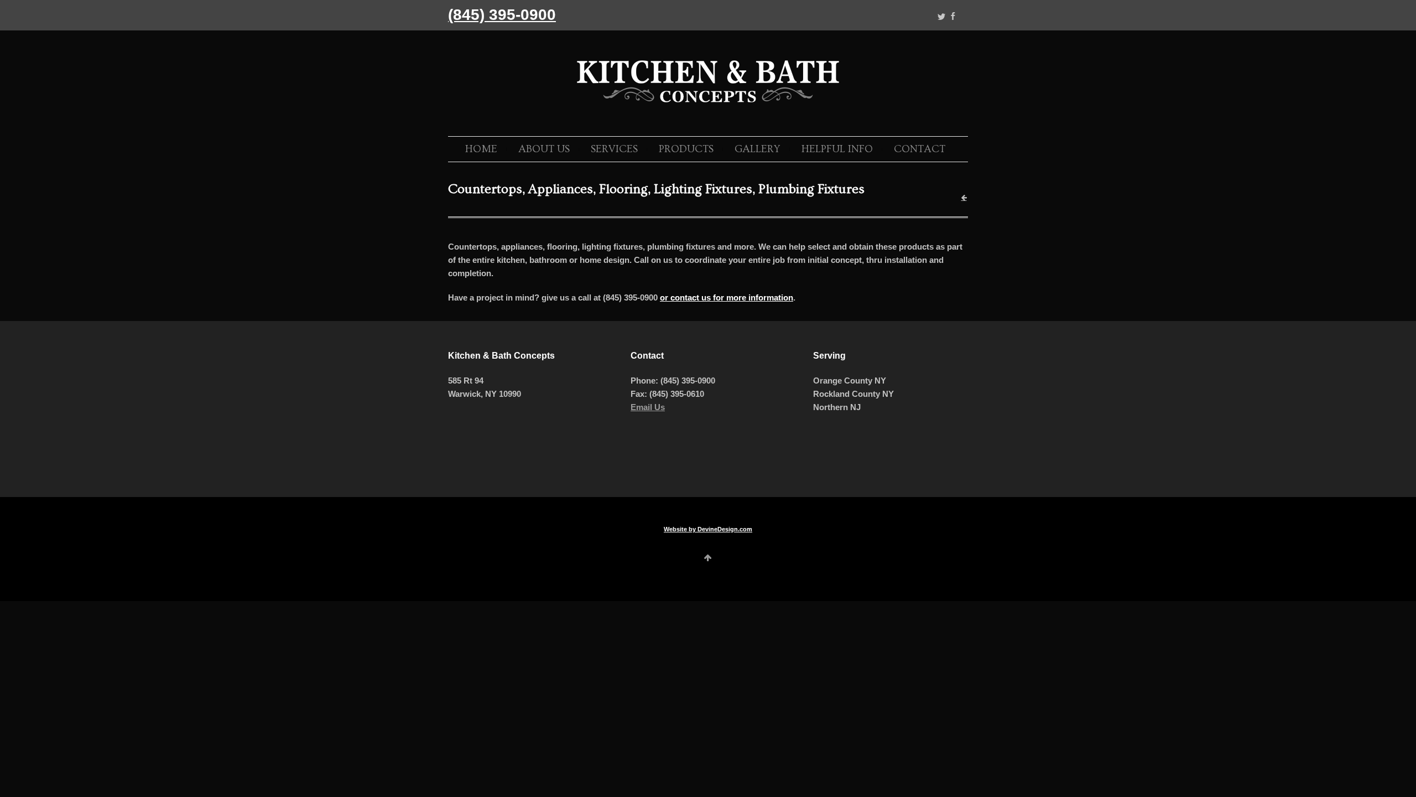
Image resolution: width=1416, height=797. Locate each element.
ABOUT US (544, 149)
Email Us (648, 407)
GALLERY (757, 149)
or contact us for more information (726, 297)
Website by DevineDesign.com (708, 529)
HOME (481, 149)
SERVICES (614, 149)
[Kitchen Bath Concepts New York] (708, 104)
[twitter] (941, 17)
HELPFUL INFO (837, 149)
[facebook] (953, 17)
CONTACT (919, 149)
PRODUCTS (686, 149)
